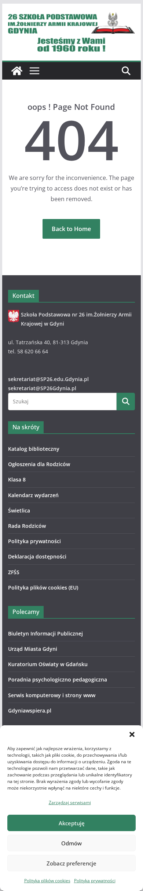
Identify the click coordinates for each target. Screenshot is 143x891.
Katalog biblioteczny (33, 448)
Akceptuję (72, 823)
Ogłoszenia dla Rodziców (39, 464)
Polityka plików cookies (47, 880)
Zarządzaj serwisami (70, 802)
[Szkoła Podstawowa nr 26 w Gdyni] (17, 71)
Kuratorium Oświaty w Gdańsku (48, 664)
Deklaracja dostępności (37, 556)
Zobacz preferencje (71, 863)
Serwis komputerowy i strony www (51, 695)
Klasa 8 (17, 479)
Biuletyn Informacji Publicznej (45, 633)
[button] (132, 734)
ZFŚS (13, 572)
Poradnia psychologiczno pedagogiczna (57, 679)
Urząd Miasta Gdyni (32, 648)
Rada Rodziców (27, 525)
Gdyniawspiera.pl (29, 710)
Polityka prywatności (94, 880)
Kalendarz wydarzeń (33, 495)
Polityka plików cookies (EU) (43, 587)
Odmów (71, 843)
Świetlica (19, 510)
